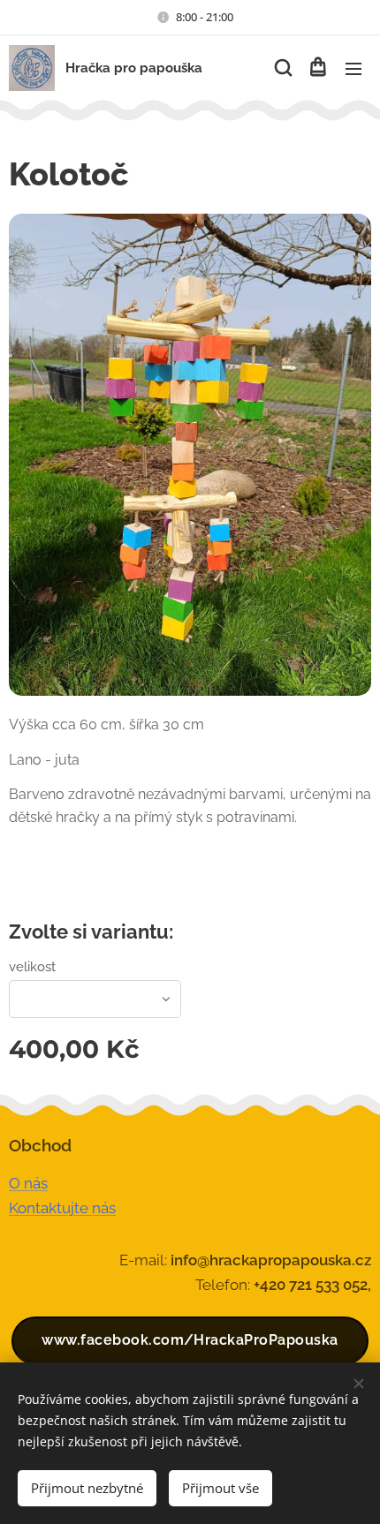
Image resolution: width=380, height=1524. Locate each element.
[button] (282, 68)
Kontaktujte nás (62, 1208)
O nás (28, 1183)
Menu (353, 68)
